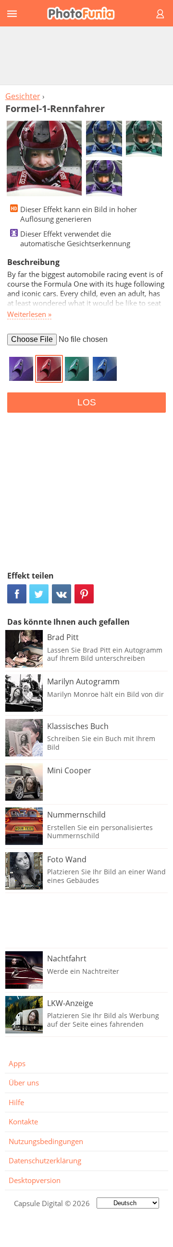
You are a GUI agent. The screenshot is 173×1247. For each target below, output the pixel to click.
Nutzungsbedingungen (46, 1141)
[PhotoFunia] (85, 13)
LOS (86, 402)
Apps (17, 1063)
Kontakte (23, 1121)
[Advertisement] (86, 55)
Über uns (24, 1082)
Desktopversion (35, 1180)
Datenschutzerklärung (45, 1160)
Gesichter (22, 96)
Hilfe (16, 1102)
